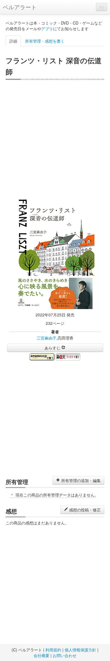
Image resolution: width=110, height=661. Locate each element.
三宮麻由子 (46, 338)
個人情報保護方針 (80, 650)
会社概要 (41, 655)
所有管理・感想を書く (45, 41)
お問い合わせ (64, 655)
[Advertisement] (55, 138)
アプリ (47, 28)
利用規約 (53, 650)
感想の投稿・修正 (84, 510)
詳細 (13, 41)
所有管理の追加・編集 (80, 480)
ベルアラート (20, 7)
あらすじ (53, 348)
